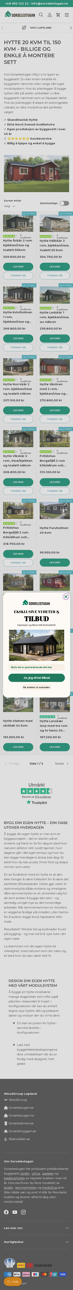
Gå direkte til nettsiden (36, 687)
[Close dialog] (66, 597)
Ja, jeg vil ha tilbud (36, 678)
